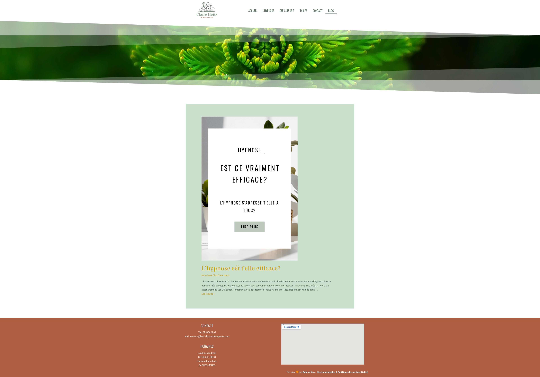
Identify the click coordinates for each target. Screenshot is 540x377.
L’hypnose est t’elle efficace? (241, 268)
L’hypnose (268, 10)
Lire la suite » (208, 293)
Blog (331, 10)
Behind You (309, 372)
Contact (318, 10)
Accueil (252, 10)
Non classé (207, 275)
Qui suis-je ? (287, 10)
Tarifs (303, 10)
